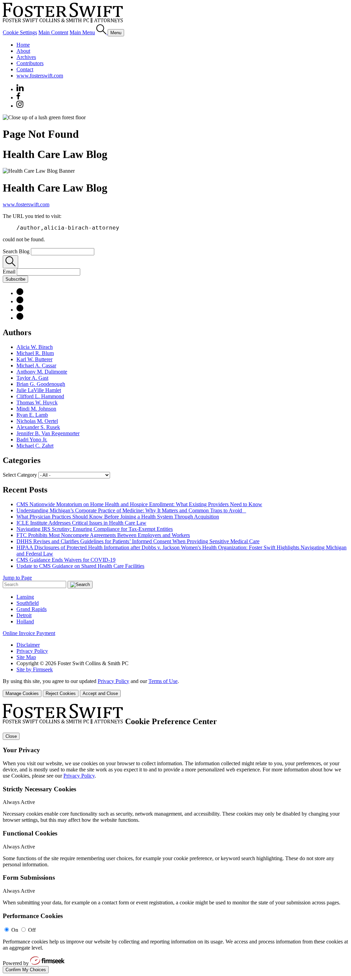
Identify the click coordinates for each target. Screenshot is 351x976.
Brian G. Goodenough (40, 384)
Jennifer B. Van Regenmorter (48, 433)
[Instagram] (20, 106)
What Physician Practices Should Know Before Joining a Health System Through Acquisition (117, 517)
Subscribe (15, 279)
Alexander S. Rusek (38, 427)
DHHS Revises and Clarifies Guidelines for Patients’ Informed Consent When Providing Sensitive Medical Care (137, 541)
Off (32, 930)
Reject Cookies (61, 693)
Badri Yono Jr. (31, 439)
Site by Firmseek (34, 669)
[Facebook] (18, 97)
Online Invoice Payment (29, 633)
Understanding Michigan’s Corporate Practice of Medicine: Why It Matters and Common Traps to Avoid (131, 510)
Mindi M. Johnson (36, 409)
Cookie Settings (20, 32)
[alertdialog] (175, 839)
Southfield (27, 603)
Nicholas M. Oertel (37, 421)
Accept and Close (100, 693)
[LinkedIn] (19, 293)
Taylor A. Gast (32, 378)
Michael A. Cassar (36, 365)
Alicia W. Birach (34, 347)
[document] (175, 839)
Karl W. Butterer (34, 359)
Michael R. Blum (35, 353)
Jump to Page (17, 578)
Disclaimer (28, 645)
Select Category (20, 475)
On (14, 930)
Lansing (25, 597)
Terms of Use (163, 681)
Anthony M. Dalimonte (41, 372)
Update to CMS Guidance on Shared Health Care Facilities (80, 566)
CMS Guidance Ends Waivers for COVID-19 (66, 560)
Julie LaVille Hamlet (38, 390)
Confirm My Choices (25, 969)
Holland (25, 621)
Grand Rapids (31, 609)
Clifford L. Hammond (40, 396)
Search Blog (16, 251)
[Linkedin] (20, 89)
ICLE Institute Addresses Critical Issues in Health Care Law (81, 523)
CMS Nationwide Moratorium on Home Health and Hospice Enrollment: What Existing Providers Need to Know (139, 504)
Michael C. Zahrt (34, 446)
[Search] (102, 32)
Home (23, 45)
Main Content (53, 32)
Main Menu (82, 32)
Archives (26, 57)
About (23, 51)
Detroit (24, 615)
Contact (24, 69)
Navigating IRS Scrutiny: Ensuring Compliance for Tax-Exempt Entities (94, 529)
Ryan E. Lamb (32, 415)
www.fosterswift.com (39, 75)
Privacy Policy (32, 651)
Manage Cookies (22, 693)
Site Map (26, 657)
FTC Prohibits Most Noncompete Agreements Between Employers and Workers (103, 535)
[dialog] (175, 687)
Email (10, 271)
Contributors (30, 63)
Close (11, 736)
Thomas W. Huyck (37, 402)
